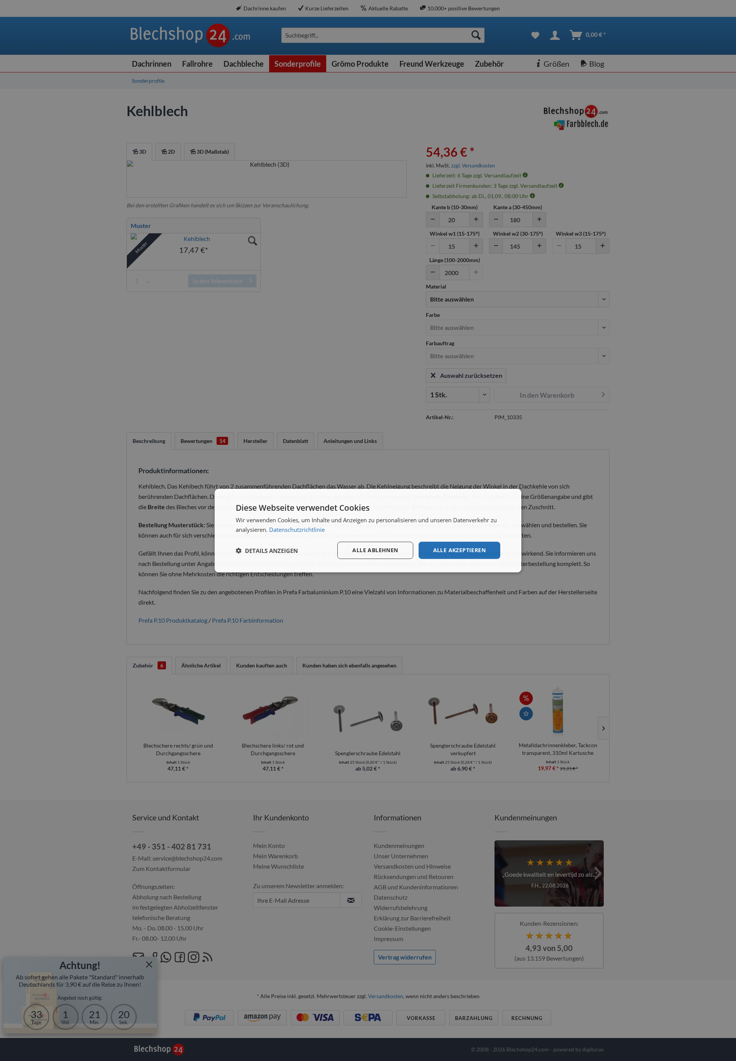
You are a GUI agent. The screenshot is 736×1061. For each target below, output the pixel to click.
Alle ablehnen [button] (375, 550)
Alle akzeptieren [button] (459, 550)
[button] (267, 550)
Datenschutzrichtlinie (297, 529)
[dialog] (368, 530)
